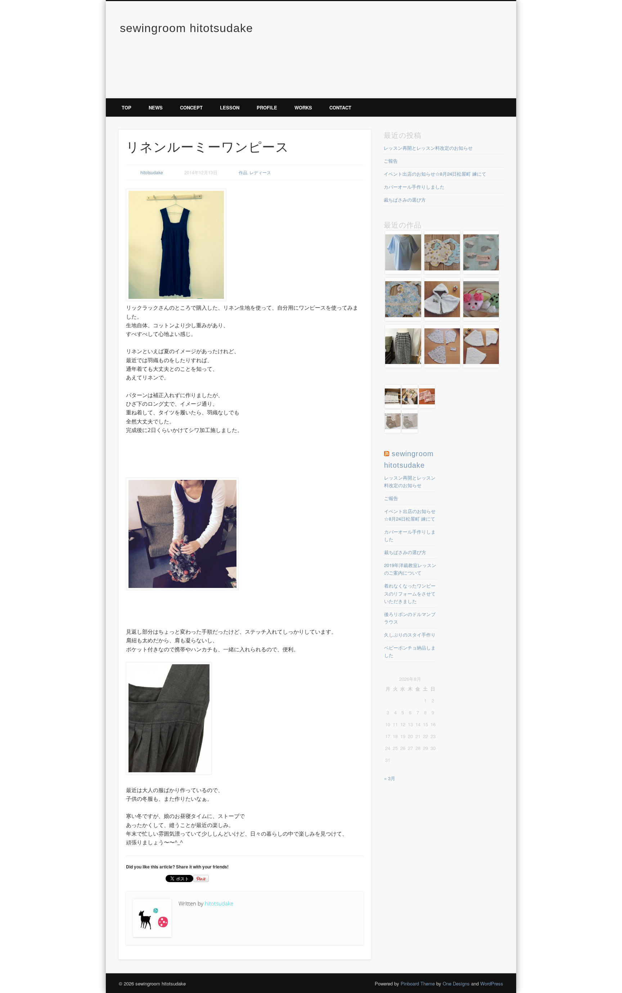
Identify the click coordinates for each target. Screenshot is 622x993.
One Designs (456, 983)
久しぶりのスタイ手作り (410, 634)
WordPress (491, 983)
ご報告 (391, 160)
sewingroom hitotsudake (186, 28)
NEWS (156, 107)
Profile (267, 107)
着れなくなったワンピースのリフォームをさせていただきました (410, 593)
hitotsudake (151, 172)
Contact (340, 107)
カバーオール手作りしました (414, 186)
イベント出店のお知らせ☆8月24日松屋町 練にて (435, 173)
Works (303, 107)
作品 (243, 172)
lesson (229, 107)
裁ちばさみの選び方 (405, 199)
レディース (260, 172)
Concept (191, 107)
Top (126, 107)
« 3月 (389, 778)
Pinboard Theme (418, 983)
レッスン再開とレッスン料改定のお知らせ (428, 147)
